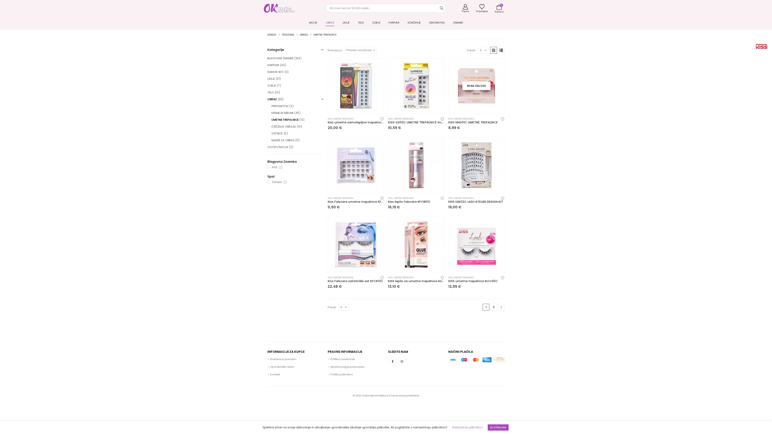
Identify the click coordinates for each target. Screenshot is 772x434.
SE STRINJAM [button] (498, 427)
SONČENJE (414, 23)
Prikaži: (471, 50)
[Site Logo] (279, 8)
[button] (493, 50)
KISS (330, 118)
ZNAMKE (458, 23)
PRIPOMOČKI (279, 106)
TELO (361, 23)
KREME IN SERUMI (282, 113)
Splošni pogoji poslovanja (347, 367)
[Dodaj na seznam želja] (382, 119)
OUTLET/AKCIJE (277, 147)
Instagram (402, 361)
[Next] (501, 307)
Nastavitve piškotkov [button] (467, 427)
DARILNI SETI (275, 72)
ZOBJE (376, 23)
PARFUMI (394, 23)
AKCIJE (313, 23)
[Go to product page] (356, 86)
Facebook (392, 361)
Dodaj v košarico (377, 108)
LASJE (346, 23)
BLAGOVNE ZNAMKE (280, 58)
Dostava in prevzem (283, 359)
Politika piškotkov (342, 374)
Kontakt (275, 374)
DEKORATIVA (437, 23)
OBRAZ (330, 23)
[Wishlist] (482, 8)
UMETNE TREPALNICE (343, 118)
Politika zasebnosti (343, 359)
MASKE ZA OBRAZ (282, 140)
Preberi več (497, 108)
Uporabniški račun (282, 367)
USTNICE (277, 133)
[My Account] (465, 8)
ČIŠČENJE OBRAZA (283, 127)
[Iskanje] (441, 8)
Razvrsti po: (335, 50)
